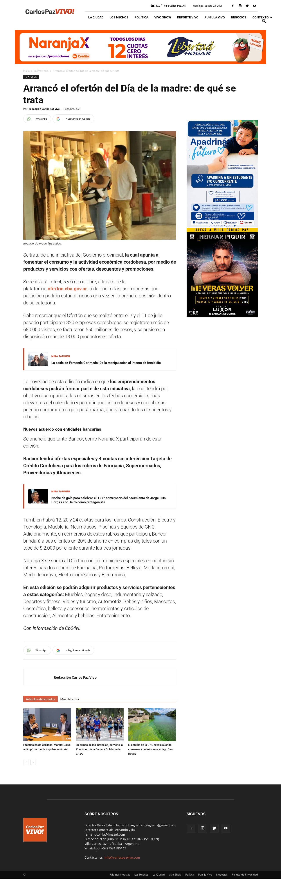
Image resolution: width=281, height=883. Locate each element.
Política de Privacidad (245, 874)
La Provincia (41, 71)
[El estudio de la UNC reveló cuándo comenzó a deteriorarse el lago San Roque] (152, 724)
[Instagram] (240, 6)
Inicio (26, 71)
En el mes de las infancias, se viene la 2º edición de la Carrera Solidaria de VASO (99, 749)
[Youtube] (254, 6)
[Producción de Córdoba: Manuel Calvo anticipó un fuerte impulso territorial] (47, 724)
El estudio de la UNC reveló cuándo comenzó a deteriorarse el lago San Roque (150, 749)
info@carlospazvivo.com (122, 857)
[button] (264, 22)
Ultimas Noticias (120, 874)
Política (141, 17)
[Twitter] (247, 6)
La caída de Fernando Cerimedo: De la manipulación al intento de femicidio (106, 363)
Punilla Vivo (215, 17)
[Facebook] (232, 6)
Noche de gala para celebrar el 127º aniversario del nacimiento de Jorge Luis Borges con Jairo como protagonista (108, 500)
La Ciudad (95, 17)
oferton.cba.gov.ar (67, 288)
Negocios (238, 17)
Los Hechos (119, 17)
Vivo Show (162, 17)
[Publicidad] (140, 47)
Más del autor (69, 699)
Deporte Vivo (187, 17)
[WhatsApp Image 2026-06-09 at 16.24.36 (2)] (222, 315)
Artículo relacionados (40, 699)
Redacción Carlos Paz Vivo (44, 108)
